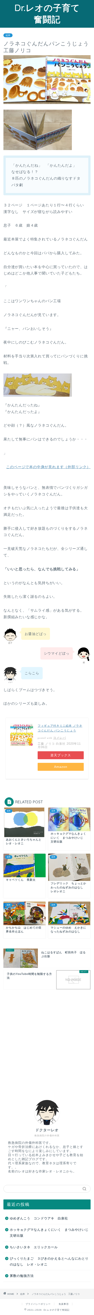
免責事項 (64, 1304)
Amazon (60, 767)
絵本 (8, 35)
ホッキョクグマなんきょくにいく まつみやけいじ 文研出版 (50, 1232)
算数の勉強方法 (22, 1276)
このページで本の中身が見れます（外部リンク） (48, 467)
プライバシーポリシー (38, 1304)
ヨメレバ (59, 737)
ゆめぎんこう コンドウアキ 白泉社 (39, 1218)
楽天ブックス (60, 755)
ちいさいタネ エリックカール (34, 1247)
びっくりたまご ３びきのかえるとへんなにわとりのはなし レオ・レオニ (49, 1261)
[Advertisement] (47, 1039)
